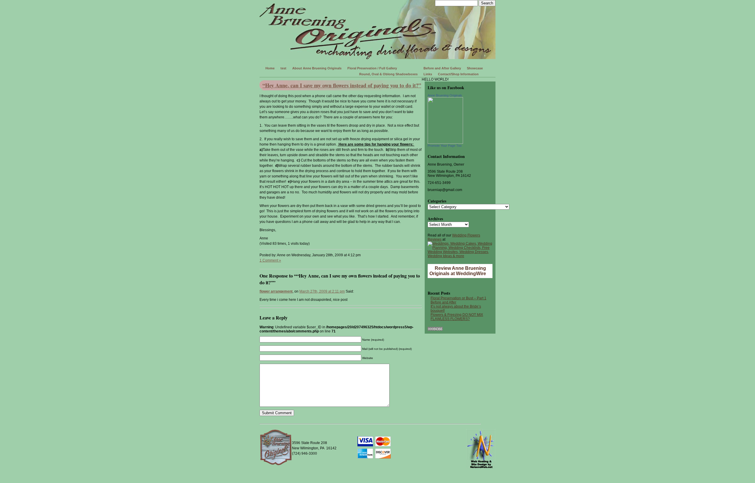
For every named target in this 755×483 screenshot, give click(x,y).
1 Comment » (270, 260)
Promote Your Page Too (445, 145)
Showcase (475, 68)
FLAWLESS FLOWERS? (450, 319)
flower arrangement (276, 291)
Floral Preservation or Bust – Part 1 (458, 298)
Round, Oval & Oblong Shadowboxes (388, 74)
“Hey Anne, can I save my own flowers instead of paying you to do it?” (341, 85)
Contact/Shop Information (458, 74)
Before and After (443, 302)
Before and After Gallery (442, 68)
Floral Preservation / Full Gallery (372, 68)
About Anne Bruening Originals (317, 68)
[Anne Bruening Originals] (445, 143)
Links (428, 74)
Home (270, 68)
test (283, 68)
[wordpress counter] (435, 329)
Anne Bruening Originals (445, 95)
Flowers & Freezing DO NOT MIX (457, 315)
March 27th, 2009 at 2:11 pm (322, 291)
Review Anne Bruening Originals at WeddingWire (457, 271)
